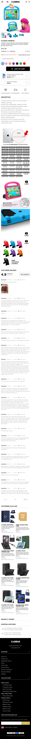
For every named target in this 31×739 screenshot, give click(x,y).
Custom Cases (7, 711)
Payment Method (6, 672)
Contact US (4, 659)
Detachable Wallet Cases (10, 691)
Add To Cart (19, 69)
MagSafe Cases (7, 706)
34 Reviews (12, 51)
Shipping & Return (6, 661)
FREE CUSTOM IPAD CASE (22, 525)
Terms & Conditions (6, 669)
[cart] (29, 2)
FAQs (2, 663)
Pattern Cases (6, 708)
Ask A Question (25, 274)
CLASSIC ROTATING (7, 525)
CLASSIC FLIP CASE (7, 578)
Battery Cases (6, 704)
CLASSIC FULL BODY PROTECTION (7, 551)
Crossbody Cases (7, 687)
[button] (29, 18)
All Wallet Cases (7, 685)
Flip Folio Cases (7, 689)
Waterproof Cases (8, 702)
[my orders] (26, 2)
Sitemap (3, 674)
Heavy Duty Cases (8, 695)
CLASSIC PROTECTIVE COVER (22, 578)
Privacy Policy (5, 667)
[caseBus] (15, 2)
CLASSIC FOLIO (20, 551)
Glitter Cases (6, 700)
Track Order (4, 665)
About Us (3, 656)
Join (25, 723)
